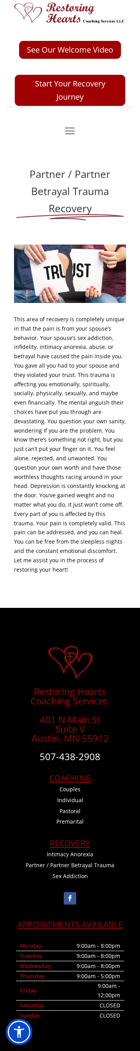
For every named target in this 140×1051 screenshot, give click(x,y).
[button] (19, 1032)
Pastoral (70, 811)
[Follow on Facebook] (70, 898)
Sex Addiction (70, 876)
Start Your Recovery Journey (70, 90)
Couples (70, 789)
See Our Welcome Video (70, 49)
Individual (70, 800)
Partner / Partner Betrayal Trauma (70, 865)
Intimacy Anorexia (70, 854)
